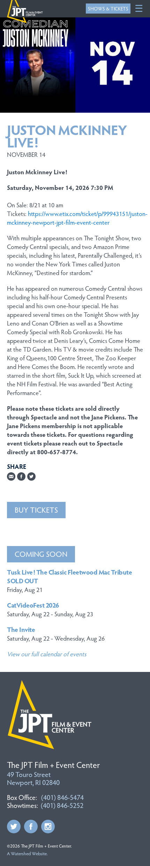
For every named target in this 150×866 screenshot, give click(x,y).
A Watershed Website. (27, 853)
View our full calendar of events (46, 653)
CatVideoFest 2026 (33, 604)
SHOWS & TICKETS (108, 8)
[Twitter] (14, 824)
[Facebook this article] (21, 476)
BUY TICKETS (36, 509)
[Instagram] (48, 824)
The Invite (21, 629)
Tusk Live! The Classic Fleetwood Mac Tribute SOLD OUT (69, 576)
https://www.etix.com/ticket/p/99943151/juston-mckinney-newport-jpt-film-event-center (77, 217)
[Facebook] (31, 824)
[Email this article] (11, 476)
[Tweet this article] (31, 476)
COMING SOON (41, 553)
